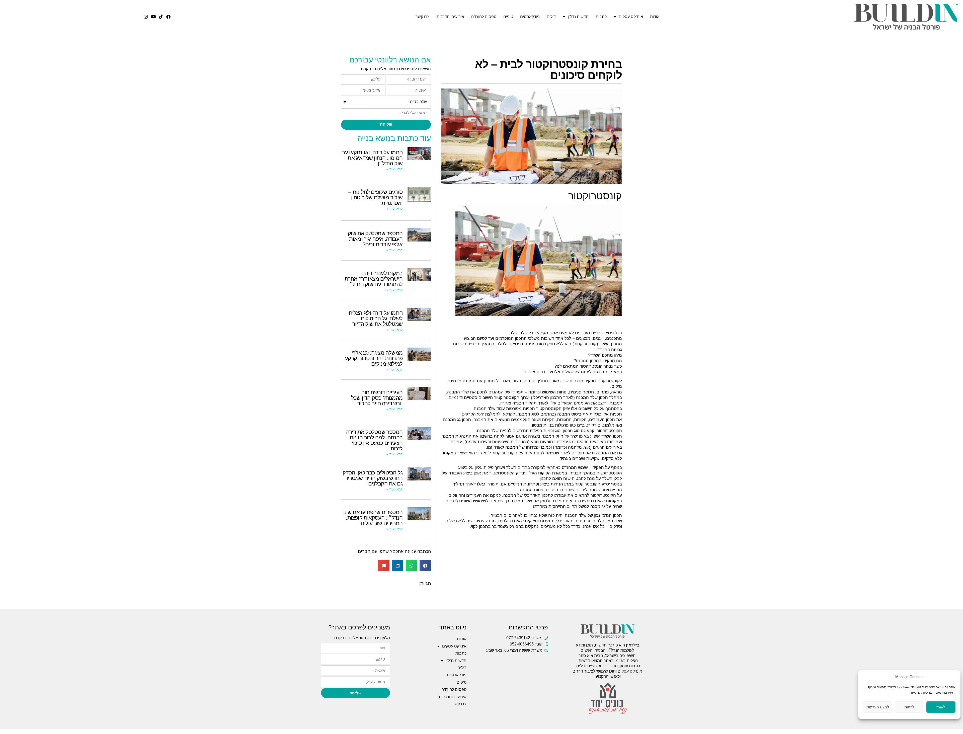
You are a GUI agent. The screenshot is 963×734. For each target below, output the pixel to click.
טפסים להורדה (483, 17)
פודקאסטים (530, 17)
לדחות (909, 707)
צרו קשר (423, 17)
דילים (551, 17)
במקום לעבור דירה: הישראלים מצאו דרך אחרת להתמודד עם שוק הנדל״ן (374, 278)
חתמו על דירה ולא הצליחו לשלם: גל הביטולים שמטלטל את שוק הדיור (375, 318)
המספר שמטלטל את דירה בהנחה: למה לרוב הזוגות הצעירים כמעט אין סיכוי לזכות (374, 440)
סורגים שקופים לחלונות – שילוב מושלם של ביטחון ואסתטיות (375, 197)
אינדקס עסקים (631, 17)
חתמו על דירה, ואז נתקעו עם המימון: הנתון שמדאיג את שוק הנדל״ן (372, 158)
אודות (655, 17)
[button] (425, 565)
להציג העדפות (877, 707)
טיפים (508, 17)
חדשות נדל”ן (578, 17)
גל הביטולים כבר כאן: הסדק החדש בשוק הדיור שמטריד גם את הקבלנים (373, 478)
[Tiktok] (161, 17)
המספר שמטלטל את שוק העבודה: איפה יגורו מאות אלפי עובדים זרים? (375, 239)
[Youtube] (153, 17)
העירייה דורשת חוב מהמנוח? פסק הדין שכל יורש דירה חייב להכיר (377, 397)
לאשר (940, 707)
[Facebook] (168, 17)
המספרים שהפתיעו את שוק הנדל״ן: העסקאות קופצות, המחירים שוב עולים (373, 517)
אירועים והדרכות (450, 17)
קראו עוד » (394, 169)
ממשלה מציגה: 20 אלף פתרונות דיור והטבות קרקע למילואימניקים (374, 358)
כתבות (601, 17)
